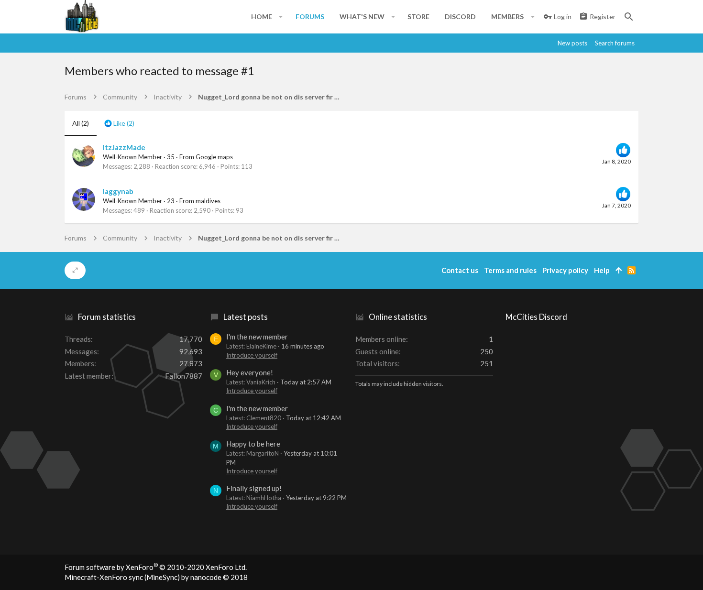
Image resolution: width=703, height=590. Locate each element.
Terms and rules (510, 270)
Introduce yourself (251, 355)
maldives (208, 201)
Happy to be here (253, 443)
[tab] (119, 123)
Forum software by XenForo (156, 567)
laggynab (118, 191)
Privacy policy (565, 270)
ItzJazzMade (124, 147)
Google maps (214, 157)
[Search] (628, 16)
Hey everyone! (249, 372)
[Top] (619, 270)
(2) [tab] (80, 123)
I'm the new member (257, 336)
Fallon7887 (183, 375)
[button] (281, 16)
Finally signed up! (254, 488)
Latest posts (245, 317)
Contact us (459, 270)
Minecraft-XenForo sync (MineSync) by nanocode (156, 577)
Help (602, 270)
